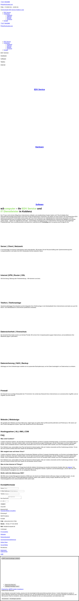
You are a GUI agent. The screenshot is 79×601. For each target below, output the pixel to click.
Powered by (12, 589)
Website (9, 18)
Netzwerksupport (5, 537)
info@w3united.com (7, 4)
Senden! (3, 504)
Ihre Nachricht (4, 498)
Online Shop (4, 542)
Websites (3, 534)
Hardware (9, 15)
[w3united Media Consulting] (1, 2)
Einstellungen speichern (15, 598)
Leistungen (7, 13)
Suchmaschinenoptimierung (8, 539)
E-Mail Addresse (5, 491)
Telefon (3, 494)
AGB (2, 554)
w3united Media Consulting (8, 510)
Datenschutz (4, 551)
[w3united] (1, 4)
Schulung (9, 19)
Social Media (4, 545)
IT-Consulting (4, 531)
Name (2, 488)
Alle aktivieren (5, 598)
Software (9, 16)
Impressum (4, 550)
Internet (70, 467)
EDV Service (7, 12)
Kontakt (6, 20)
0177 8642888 (6, 2)
